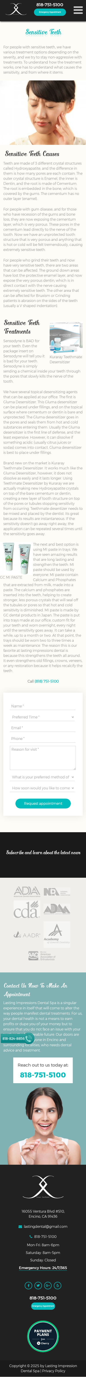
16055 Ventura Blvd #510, (43, 1211)
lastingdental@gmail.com (45, 1226)
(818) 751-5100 (47, 681)
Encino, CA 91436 (43, 1216)
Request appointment (43, 803)
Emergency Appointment (50, 12)
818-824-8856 (13, 1038)
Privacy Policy (53, 1371)
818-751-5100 (49, 4)
